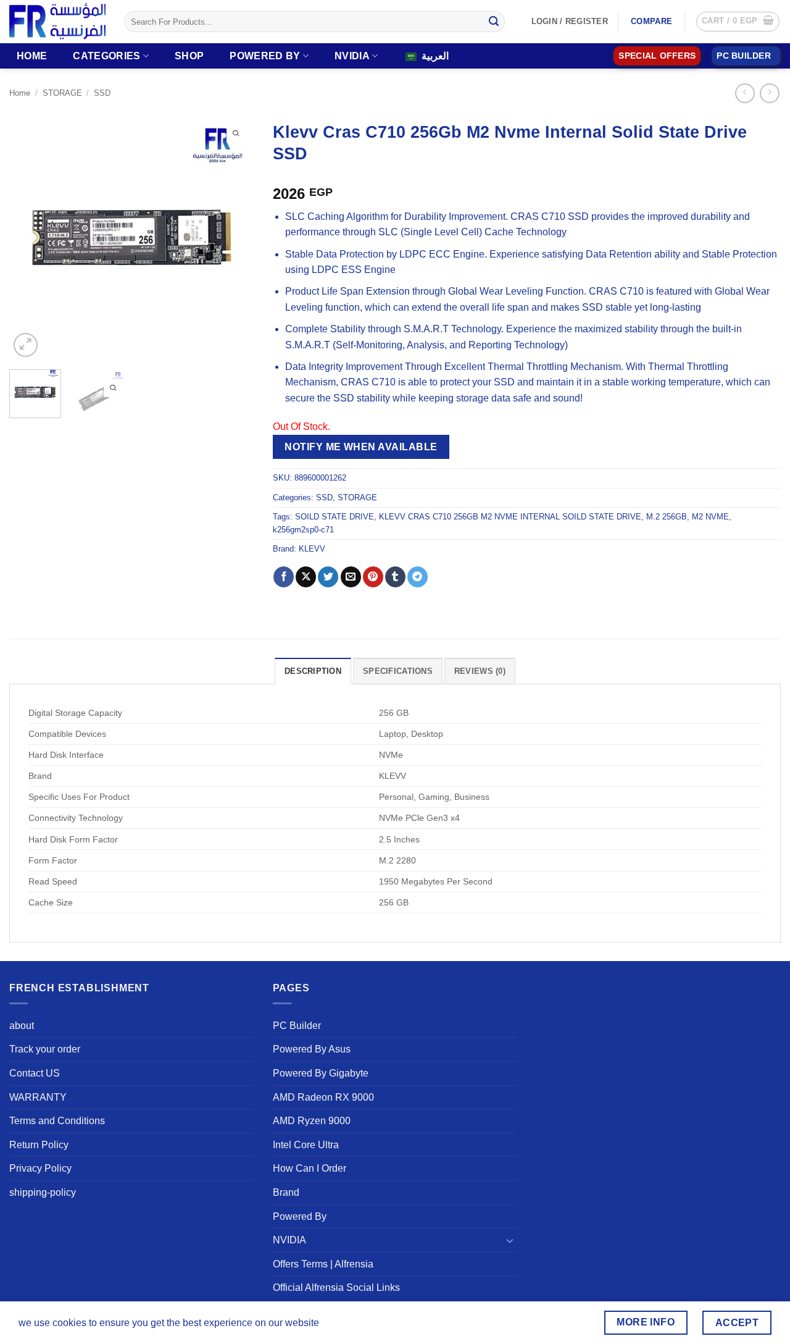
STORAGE (62, 93)
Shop (189, 56)
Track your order (44, 1049)
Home (32, 56)
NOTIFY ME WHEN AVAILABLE (361, 447)
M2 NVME (710, 516)
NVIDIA (352, 56)
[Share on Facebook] (283, 576)
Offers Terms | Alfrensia (323, 1264)
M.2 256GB (666, 516)
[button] (738, 22)
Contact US (34, 1073)
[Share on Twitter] (328, 576)
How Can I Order (309, 1168)
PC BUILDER (744, 56)
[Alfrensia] (57, 21)
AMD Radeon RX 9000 (323, 1097)
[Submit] (493, 21)
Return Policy (39, 1145)
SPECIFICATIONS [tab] (398, 671)
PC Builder (297, 1025)
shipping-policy (42, 1192)
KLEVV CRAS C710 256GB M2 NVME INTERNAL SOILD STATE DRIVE (510, 516)
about (21, 1025)
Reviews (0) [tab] (479, 671)
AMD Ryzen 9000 (312, 1120)
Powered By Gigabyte (320, 1073)
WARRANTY (38, 1097)
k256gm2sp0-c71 (303, 529)
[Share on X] (306, 576)
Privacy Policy (40, 1168)
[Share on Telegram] (417, 576)
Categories (106, 56)
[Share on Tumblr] (395, 576)
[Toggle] (509, 1240)
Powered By (265, 56)
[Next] (234, 237)
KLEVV (312, 548)
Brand (286, 1192)
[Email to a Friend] (351, 576)
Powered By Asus (312, 1049)
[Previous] (30, 237)
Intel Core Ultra (306, 1145)
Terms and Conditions (57, 1120)
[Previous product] (769, 93)
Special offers (657, 56)
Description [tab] (313, 671)
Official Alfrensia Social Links (336, 1287)
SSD (102, 93)
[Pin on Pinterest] (373, 576)
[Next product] (744, 93)
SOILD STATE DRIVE (334, 516)
